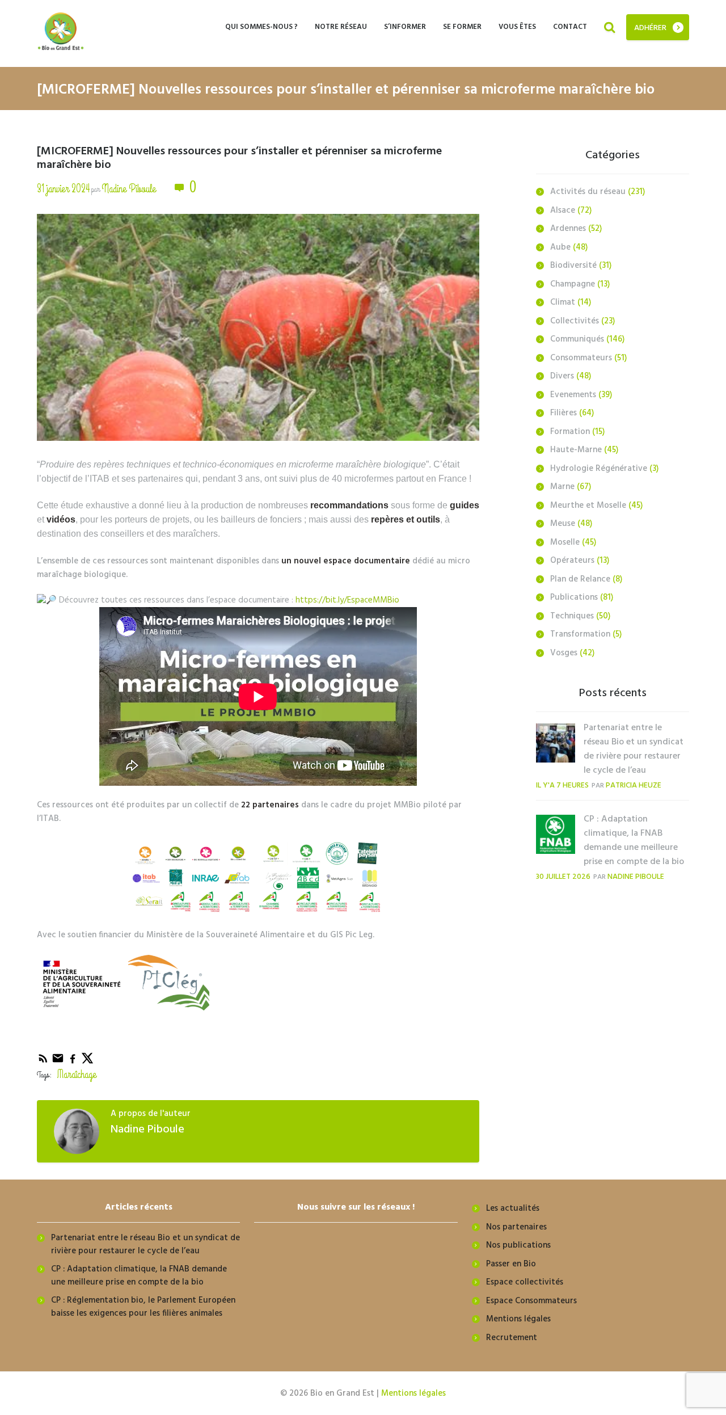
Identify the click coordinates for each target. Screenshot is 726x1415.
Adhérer (650, 28)
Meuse (562, 523)
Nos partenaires (516, 1227)
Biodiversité (573, 265)
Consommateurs (581, 358)
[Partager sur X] (87, 1062)
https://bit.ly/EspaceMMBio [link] (347, 600)
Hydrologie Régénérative (598, 468)
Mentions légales (518, 1319)
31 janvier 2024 (63, 188)
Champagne (572, 284)
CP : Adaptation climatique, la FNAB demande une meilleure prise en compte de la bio (634, 840)
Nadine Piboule (129, 188)
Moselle (565, 542)
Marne (562, 487)
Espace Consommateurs (531, 1301)
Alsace (562, 210)
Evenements (573, 395)
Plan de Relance (580, 579)
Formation (570, 432)
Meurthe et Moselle (588, 505)
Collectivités (574, 321)
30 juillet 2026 (563, 877)
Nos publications (518, 1245)
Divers (562, 376)
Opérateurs (572, 560)
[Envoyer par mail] (59, 1062)
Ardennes (568, 228)
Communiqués (577, 339)
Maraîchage (76, 1074)
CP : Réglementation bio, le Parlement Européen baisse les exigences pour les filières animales (143, 1307)
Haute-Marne (576, 450)
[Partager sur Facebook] (73, 1062)
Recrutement (511, 1338)
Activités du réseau (588, 192)
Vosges (563, 653)
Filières (563, 413)
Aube (560, 247)
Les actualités (512, 1208)
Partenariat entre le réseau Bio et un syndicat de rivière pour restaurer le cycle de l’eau (633, 749)
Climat (562, 302)
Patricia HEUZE (633, 785)
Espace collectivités (524, 1282)
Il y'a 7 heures (562, 785)
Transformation (580, 634)
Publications (574, 597)
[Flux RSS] (44, 1062)
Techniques (572, 616)
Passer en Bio (511, 1264)
